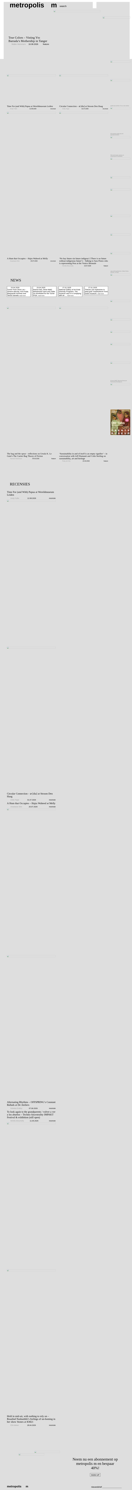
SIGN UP (95, 1475)
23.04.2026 (15, 288)
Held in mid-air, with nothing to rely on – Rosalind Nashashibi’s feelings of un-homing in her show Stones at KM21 (31, 1419)
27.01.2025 (66, 288)
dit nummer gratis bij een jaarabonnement (116, 134)
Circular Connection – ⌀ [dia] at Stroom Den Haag (81, 106)
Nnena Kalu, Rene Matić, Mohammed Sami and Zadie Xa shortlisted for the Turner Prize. (44, 292)
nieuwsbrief (96, 1487)
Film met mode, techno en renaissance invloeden (117, 155)
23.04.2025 (41, 288)
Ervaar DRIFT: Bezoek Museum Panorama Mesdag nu (118, 381)
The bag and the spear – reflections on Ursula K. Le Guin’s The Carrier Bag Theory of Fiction (29, 454)
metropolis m (33, 5)
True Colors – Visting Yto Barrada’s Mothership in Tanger (28, 39)
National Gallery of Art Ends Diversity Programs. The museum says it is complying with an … (70, 292)
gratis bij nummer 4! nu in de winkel (119, 105)
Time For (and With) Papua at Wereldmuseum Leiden (30, 106)
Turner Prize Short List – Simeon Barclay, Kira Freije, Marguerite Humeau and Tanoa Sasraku (18, 292)
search (63, 6)
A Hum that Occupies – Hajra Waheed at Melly (27, 258)
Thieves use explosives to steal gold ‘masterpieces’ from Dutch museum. (96, 291)
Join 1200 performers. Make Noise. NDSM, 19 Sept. (119, 271)
